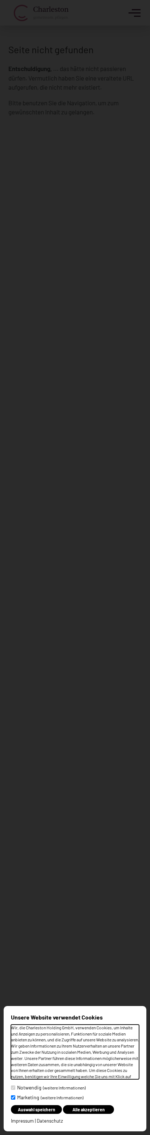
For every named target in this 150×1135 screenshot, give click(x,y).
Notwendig (51, 1087)
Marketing (50, 1097)
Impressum (22, 1121)
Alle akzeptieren (88, 1109)
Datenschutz (50, 1121)
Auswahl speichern (36, 1109)
